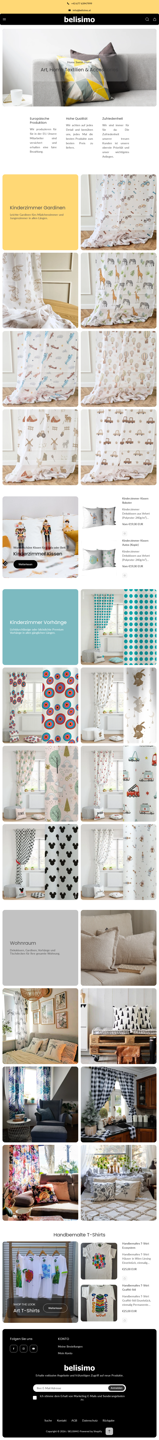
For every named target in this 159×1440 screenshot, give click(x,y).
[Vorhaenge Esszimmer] (40, 1183)
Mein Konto (65, 1353)
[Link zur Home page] (79, 1368)
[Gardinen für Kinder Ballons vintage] (119, 369)
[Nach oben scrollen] (109, 1431)
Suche (48, 1420)
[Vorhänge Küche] (119, 1104)
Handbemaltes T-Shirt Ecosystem (135, 1245)
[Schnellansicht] (124, 533)
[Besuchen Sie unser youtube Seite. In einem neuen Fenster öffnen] (33, 1348)
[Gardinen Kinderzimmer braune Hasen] (40, 291)
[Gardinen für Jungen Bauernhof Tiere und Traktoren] (40, 447)
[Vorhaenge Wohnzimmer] (40, 1104)
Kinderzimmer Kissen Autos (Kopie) (135, 542)
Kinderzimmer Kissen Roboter (135, 500)
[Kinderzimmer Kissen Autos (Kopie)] (99, 558)
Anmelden (116, 1388)
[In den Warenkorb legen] (124, 1278)
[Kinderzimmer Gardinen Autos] (119, 212)
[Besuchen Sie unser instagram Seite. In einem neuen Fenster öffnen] (23, 1348)
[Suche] (147, 19)
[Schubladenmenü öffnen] (4, 19)
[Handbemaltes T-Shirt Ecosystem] (99, 1261)
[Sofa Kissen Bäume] (119, 1026)
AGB (74, 1420)
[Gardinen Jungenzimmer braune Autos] (119, 447)
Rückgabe (109, 1420)
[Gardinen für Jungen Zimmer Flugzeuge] (40, 369)
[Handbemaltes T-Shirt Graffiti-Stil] (99, 1303)
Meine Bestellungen (70, 1346)
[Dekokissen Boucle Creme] (119, 948)
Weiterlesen (25, 564)
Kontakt (61, 1420)
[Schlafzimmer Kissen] (40, 1026)
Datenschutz (90, 1420)
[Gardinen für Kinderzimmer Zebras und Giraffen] (119, 291)
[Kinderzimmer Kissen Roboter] (99, 516)
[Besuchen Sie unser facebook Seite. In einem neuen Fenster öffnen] (13, 1348)
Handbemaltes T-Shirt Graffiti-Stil (135, 1287)
